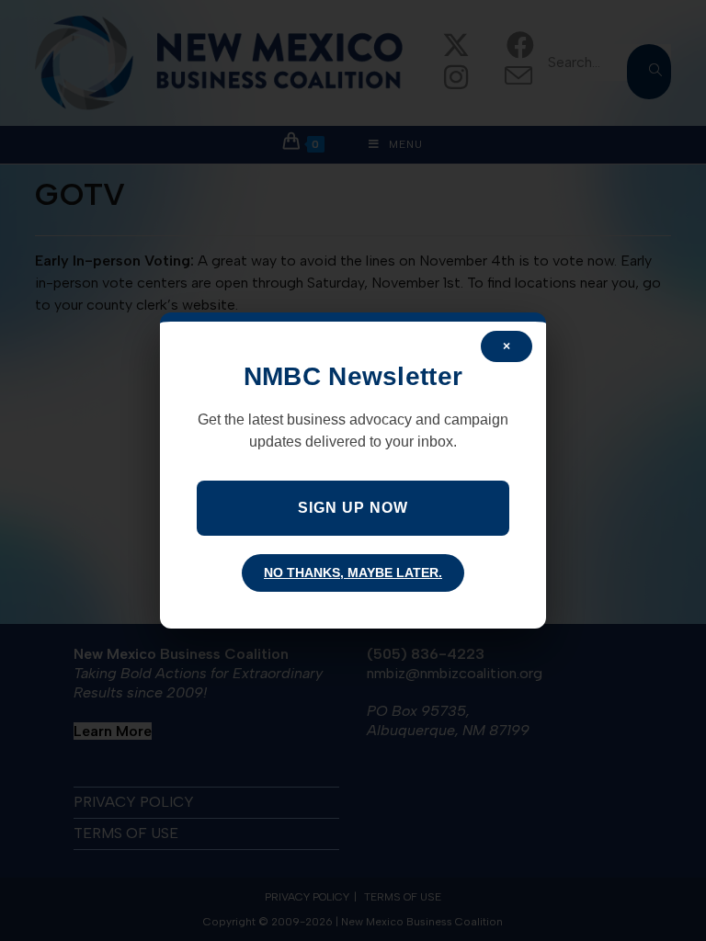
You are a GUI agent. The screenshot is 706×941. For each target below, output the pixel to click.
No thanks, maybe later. (353, 572)
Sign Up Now (353, 508)
